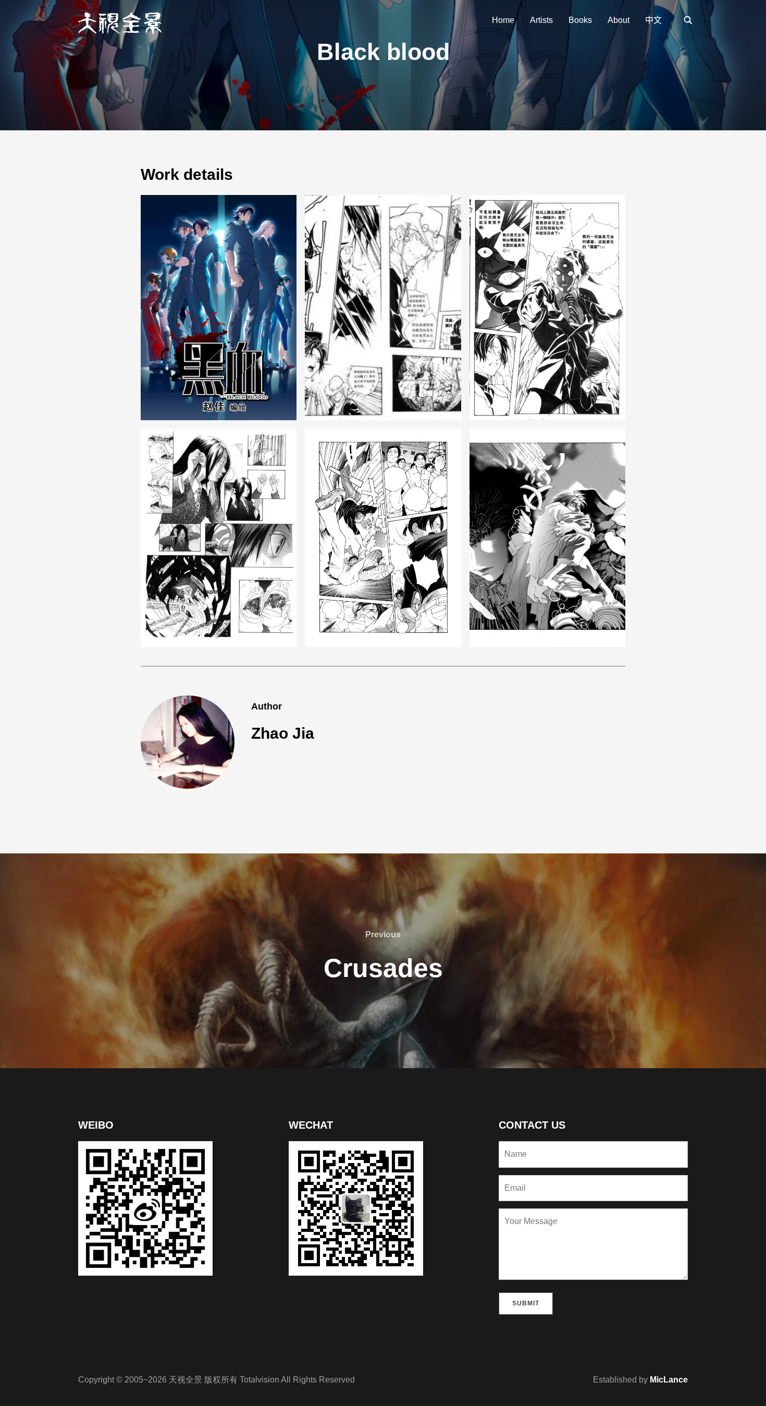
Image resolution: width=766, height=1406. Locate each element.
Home (503, 20)
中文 (653, 20)
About (618, 20)
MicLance (669, 1379)
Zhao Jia (282, 733)
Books (580, 20)
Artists (541, 20)
